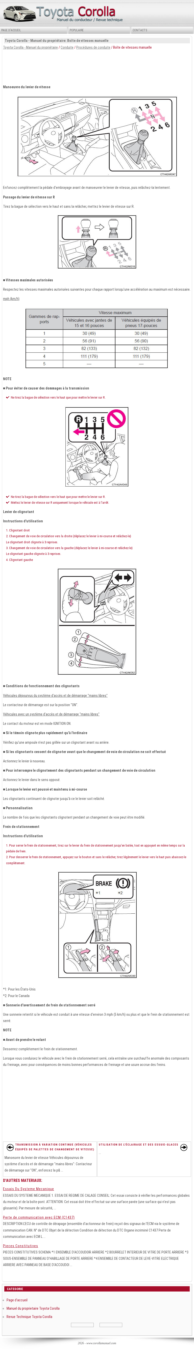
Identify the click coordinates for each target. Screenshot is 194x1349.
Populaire (77, 30)
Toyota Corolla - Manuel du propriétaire (30, 47)
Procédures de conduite (93, 47)
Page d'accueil (11, 30)
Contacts (140, 30)
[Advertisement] (97, 66)
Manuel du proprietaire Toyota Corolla (33, 1308)
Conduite (67, 47)
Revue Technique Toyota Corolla (29, 1317)
